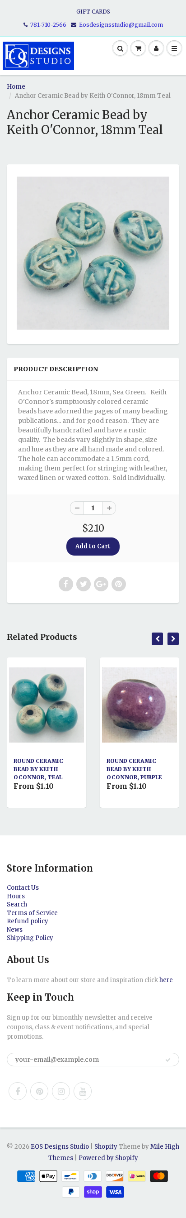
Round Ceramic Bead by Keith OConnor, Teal (38, 769)
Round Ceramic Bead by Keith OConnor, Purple (134, 769)
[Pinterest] (39, 1091)
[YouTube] (83, 1091)
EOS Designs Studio (60, 1147)
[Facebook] (18, 1091)
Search (17, 904)
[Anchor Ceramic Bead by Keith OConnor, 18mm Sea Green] (93, 253)
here (166, 980)
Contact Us (23, 888)
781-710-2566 (48, 24)
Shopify (105, 1147)
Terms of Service (32, 913)
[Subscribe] (168, 1060)
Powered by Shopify (108, 1158)
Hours (16, 896)
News (15, 930)
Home (16, 87)
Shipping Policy (30, 938)
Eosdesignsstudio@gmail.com (121, 24)
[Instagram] (61, 1091)
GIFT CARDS (93, 11)
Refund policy (27, 921)
